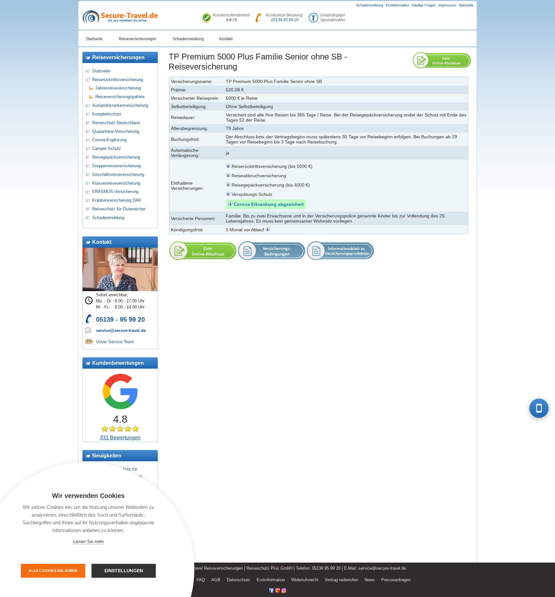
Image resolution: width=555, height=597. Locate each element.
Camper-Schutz (106, 148)
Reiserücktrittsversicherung (117, 79)
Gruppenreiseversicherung (116, 165)
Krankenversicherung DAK (116, 200)
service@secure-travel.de (121, 330)
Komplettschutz (106, 114)
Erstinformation (397, 5)
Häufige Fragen (424, 5)
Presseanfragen (395, 579)
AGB (215, 579)
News (370, 579)
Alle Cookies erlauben (53, 571)
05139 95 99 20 (285, 20)
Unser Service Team (115, 341)
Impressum (447, 5)
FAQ (201, 579)
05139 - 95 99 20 (120, 319)
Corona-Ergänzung (109, 139)
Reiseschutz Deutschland (116, 122)
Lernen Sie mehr (88, 541)
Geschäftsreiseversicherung (118, 174)
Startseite (466, 5)
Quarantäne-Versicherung (115, 131)
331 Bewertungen (120, 437)
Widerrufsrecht (304, 579)
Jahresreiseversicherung (118, 88)
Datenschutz (238, 579)
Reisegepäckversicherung (116, 157)
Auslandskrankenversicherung (120, 105)
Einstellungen (123, 570)
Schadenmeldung (369, 5)
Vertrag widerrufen (341, 579)
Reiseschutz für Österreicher (118, 209)
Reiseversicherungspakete (120, 96)
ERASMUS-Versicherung (115, 191)
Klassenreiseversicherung (116, 183)
